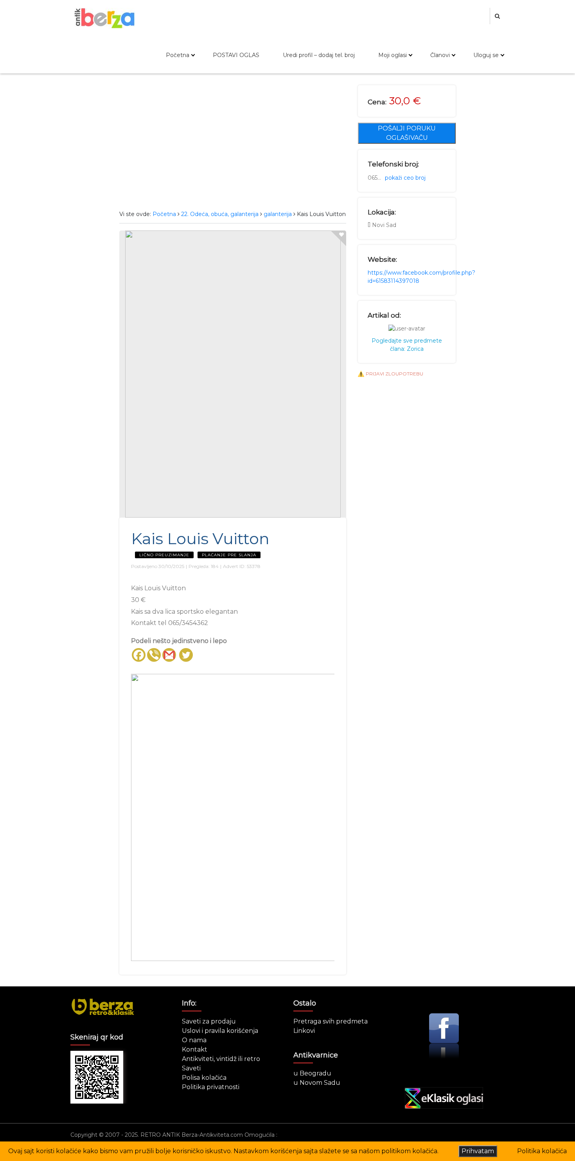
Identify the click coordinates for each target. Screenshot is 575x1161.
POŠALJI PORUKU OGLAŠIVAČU (407, 133)
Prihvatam (478, 1151)
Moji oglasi (392, 55)
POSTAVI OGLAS (236, 55)
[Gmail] (169, 655)
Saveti (191, 1068)
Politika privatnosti (210, 1087)
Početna (177, 55)
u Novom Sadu (316, 1082)
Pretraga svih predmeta (330, 1021)
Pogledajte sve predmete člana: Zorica (407, 344)
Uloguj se (486, 55)
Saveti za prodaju (209, 1021)
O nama (194, 1040)
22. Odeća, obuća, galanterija (220, 214)
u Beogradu (312, 1073)
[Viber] (154, 655)
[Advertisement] (232, 143)
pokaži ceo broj (405, 177)
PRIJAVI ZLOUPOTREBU (394, 374)
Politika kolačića (542, 1151)
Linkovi (304, 1030)
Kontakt (194, 1049)
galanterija (278, 214)
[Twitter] (186, 655)
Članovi (440, 55)
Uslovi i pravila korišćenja (220, 1030)
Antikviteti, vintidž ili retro (221, 1059)
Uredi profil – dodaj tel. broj (319, 55)
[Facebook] (139, 655)
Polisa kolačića (204, 1077)
